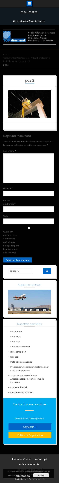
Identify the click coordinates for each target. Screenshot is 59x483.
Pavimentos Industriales (22, 392)
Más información (23, 475)
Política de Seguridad (28, 435)
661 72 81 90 (30, 12)
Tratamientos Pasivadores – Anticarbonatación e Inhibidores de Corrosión (27, 379)
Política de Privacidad (29, 464)
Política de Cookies (21, 459)
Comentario (9, 150)
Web (5, 216)
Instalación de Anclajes (21, 361)
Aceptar (41, 475)
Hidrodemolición (18, 351)
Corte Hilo (15, 341)
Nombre (8, 188)
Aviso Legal (41, 459)
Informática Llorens (36, 479)
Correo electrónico (9, 202)
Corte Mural (16, 336)
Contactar (28, 426)
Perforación (16, 331)
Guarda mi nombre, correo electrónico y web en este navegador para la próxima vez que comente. (11, 242)
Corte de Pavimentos (20, 346)
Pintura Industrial (18, 387)
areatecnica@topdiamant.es (31, 21)
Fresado (14, 356)
